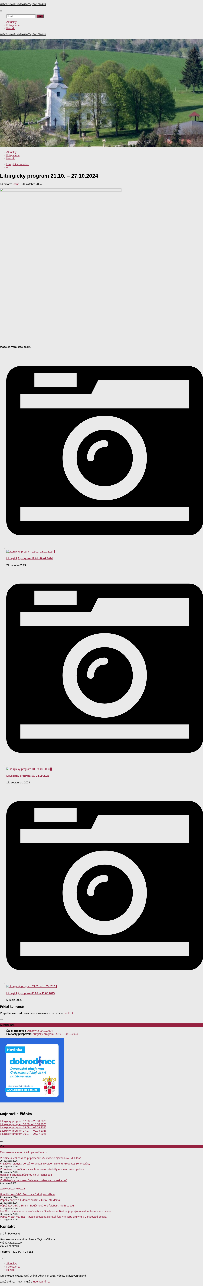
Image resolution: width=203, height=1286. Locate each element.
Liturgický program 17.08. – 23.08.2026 (23, 1121)
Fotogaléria (13, 25)
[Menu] (1, 10)
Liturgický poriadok (17, 164)
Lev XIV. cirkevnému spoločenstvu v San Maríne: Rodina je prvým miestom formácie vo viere (55, 1211)
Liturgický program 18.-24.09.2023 (27, 775)
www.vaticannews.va (12, 1188)
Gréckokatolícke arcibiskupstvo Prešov (23, 1152)
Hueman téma (41, 1281)
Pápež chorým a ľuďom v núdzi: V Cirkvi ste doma (30, 1200)
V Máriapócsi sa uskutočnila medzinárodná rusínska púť (33, 1180)
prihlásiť (68, 1013)
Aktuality (11, 22)
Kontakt (10, 28)
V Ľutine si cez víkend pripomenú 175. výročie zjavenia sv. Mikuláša (40, 1158)
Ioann (16, 184)
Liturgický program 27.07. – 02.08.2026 (23, 1130)
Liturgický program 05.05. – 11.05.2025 (30, 993)
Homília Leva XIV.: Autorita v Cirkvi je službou (27, 1194)
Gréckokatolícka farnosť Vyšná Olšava (23, 4)
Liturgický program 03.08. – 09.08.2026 (23, 1127)
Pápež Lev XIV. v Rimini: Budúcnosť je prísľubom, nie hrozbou (37, 1205)
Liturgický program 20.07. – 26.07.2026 (23, 1133)
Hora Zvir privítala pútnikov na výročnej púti (26, 1174)
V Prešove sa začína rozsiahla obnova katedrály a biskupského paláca (42, 1169)
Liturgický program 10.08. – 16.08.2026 (23, 1124)
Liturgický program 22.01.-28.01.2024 (29, 558)
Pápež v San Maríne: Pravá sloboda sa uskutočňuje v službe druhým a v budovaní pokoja (53, 1216)
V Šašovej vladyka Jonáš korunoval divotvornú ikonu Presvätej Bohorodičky (45, 1163)
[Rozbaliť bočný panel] (1, 1019)
